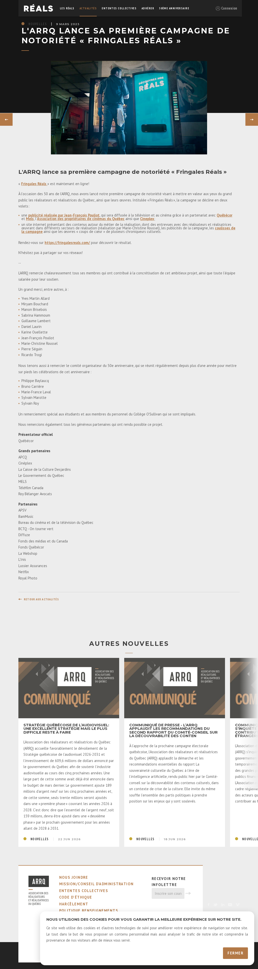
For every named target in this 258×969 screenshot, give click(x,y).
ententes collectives (119, 8)
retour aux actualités (41, 599)
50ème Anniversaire (174, 8)
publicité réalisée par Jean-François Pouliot (64, 215)
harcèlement (73, 904)
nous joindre (73, 877)
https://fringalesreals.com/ (67, 242)
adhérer (148, 8)
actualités (88, 8)
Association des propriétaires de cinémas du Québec (80, 218)
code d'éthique (75, 897)
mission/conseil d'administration (96, 883)
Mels (30, 218)
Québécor (224, 215)
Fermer (235, 953)
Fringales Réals (34, 183)
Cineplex (147, 218)
